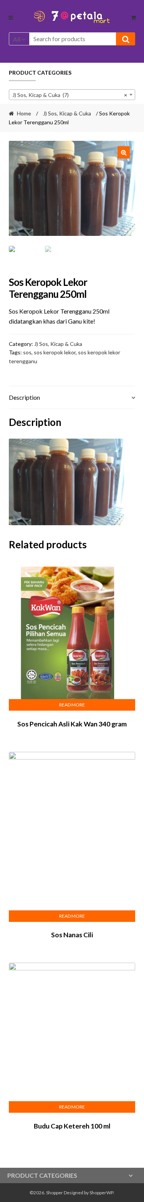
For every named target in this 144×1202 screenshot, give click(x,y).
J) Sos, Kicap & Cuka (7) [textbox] (69, 95)
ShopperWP (101, 1192)
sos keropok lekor (55, 352)
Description (24, 397)
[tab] (72, 397)
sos (27, 352)
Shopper (54, 1192)
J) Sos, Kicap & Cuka (67, 113)
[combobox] (72, 94)
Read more (72, 705)
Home (24, 113)
